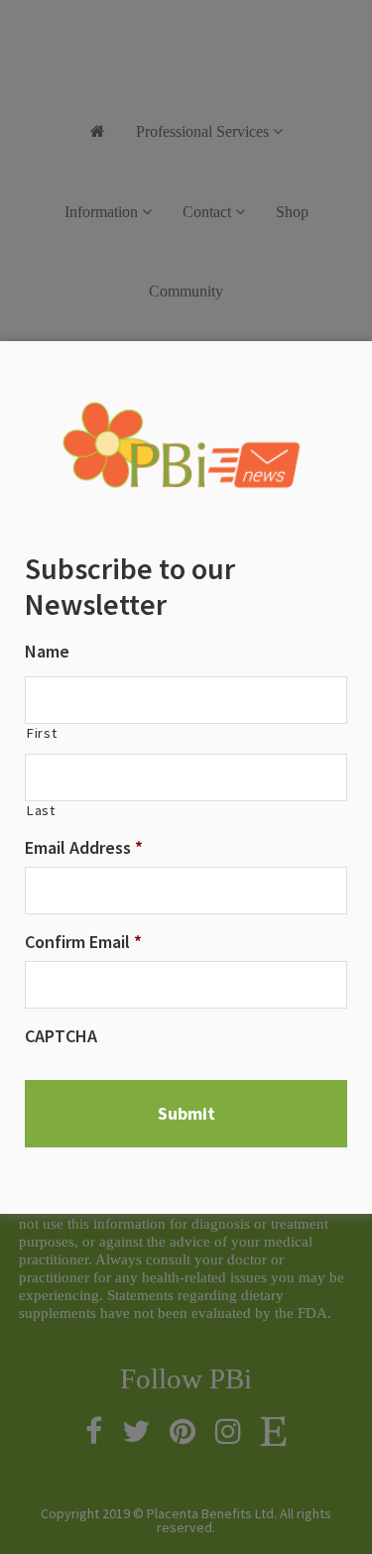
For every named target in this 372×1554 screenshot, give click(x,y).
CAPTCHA (61, 1035)
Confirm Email (83, 941)
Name (47, 651)
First (41, 733)
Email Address (84, 847)
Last (41, 810)
